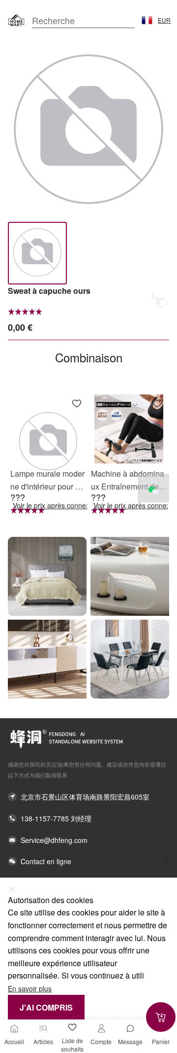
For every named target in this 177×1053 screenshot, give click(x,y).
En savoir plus (30, 988)
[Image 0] (37, 253)
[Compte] (101, 1028)
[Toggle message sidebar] (130, 1028)
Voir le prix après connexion (56, 505)
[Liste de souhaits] (72, 1027)
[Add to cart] (161, 1017)
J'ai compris (46, 1007)
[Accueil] (14, 1028)
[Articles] (43, 1028)
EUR (164, 20)
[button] (147, 20)
